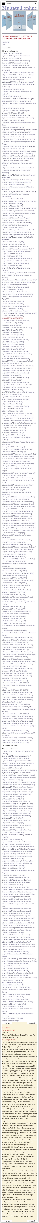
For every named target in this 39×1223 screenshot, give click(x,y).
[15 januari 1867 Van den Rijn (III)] (13, 80)
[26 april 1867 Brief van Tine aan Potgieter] (15, 311)
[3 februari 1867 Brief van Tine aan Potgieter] (16, 111)
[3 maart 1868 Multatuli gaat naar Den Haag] (16, 880)
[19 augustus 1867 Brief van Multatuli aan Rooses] (18, 463)
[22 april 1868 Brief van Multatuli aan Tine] (15, 999)
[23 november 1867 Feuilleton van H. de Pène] (16, 659)
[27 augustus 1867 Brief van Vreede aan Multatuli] (18, 530)
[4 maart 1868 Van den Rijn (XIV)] (12, 885)
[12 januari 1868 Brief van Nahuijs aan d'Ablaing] (17, 787)
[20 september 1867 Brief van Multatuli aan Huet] (17, 573)
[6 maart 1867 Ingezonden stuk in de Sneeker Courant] (19, 201)
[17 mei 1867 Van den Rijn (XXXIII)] (13, 337)
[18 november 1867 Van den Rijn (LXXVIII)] (15, 649)
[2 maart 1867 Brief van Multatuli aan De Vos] (16, 182)
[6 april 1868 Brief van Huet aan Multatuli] (15, 975)
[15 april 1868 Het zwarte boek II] (12, 980)
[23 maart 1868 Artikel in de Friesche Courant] (16, 930)
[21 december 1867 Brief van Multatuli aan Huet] (17, 716)
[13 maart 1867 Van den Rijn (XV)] (13, 215)
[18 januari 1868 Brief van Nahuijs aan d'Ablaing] (17, 804)
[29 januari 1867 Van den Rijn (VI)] (13, 108)
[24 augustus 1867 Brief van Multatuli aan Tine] (17, 514)
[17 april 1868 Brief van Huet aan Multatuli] (16, 987)
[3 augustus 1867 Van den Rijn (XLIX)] (14, 430)
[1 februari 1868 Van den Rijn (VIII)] (13, 832)
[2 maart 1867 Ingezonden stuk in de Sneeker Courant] (19, 192)
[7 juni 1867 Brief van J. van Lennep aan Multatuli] (17, 361)
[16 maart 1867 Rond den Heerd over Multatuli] (17, 223)
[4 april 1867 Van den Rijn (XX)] (12, 256)
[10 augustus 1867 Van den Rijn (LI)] (13, 435)
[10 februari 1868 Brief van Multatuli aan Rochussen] (18, 849)
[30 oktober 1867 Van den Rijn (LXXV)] (14, 623)
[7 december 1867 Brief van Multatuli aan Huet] (17, 676)
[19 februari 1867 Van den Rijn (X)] (13, 137)
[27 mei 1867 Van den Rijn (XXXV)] (13, 344)
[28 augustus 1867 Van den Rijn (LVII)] (14, 542)
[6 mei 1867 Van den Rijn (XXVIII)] (12, 323)
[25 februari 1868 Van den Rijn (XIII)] (13, 875)
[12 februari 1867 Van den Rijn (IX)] (13, 127)
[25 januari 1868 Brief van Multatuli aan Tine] (16, 820)
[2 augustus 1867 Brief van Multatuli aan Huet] (17, 421)
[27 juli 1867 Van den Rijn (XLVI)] (12, 409)
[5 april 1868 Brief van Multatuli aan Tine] (15, 968)
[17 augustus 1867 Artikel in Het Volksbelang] (16, 461)
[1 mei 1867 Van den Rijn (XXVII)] (12, 318)
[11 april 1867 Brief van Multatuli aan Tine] (15, 292)
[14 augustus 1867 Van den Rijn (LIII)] (14, 452)
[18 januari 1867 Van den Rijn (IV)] (13, 89)
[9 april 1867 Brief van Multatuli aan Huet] (15, 287)
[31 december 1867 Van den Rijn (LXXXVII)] (15, 742)
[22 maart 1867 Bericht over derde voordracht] (16, 232)
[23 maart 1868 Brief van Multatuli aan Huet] (16, 925)
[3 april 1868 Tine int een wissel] (12, 966)
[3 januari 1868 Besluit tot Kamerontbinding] (16, 758)
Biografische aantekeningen (10, 1021)
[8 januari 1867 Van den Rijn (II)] (12, 58)
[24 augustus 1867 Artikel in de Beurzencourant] (17, 518)
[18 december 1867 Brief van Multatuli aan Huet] (17, 700)
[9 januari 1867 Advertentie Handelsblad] (15, 63)
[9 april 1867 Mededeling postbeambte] (14, 285)
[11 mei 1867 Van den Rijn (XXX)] (12, 330)
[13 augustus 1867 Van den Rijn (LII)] (13, 447)
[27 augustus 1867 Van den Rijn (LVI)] (13, 533)
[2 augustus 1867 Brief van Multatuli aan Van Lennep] (19, 423)
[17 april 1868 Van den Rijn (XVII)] (12, 985)
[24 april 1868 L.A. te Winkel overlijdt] (14, 1004)
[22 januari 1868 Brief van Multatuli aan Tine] (16, 813)
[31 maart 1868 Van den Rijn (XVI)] (13, 949)
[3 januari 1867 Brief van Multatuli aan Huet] (16, 56)
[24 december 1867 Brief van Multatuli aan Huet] (17, 721)
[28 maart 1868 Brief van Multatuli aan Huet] (16, 942)
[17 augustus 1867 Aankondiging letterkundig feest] (18, 459)
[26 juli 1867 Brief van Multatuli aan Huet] (15, 406)
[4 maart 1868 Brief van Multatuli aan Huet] (16, 882)
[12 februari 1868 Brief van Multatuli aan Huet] (17, 856)
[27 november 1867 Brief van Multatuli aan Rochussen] (19, 661)
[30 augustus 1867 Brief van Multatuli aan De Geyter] (19, 547)
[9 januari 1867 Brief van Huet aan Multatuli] (16, 65)
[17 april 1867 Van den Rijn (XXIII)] (13, 301)
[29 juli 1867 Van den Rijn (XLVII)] (12, 411)
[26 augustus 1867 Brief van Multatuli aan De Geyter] (19, 523)
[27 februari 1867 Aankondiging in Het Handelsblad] (18, 156)
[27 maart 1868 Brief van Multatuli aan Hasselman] (18, 940)
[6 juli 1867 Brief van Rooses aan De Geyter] (16, 399)
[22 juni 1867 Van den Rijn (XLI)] (12, 380)
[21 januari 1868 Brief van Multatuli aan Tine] (16, 811)
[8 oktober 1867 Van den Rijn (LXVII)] (13, 592)
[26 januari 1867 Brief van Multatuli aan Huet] (16, 101)
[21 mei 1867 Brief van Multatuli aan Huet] (15, 339)
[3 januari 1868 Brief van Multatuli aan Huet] (16, 756)
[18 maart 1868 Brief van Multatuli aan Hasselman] (18, 918)
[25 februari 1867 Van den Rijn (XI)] (13, 149)
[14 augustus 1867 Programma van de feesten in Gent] (19, 454)
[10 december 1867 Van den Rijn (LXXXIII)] (15, 680)
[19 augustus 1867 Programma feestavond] (15, 466)
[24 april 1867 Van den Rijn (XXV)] (13, 308)
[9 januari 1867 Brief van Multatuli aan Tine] (16, 60)
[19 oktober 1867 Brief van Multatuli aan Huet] (17, 611)
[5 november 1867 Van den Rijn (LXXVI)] (14, 630)
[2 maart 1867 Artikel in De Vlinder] (13, 184)
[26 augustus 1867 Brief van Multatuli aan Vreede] (18, 525)
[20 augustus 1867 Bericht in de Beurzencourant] (17, 478)
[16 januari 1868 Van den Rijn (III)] (13, 796)
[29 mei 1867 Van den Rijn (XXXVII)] (13, 349)
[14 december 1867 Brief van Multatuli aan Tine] (17, 692)
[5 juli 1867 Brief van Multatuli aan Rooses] (15, 397)
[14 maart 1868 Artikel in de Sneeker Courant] (16, 911)
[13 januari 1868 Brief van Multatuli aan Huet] (16, 789)
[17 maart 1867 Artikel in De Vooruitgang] (15, 225)
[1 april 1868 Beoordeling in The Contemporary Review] (19, 961)
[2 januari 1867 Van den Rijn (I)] (12, 53)
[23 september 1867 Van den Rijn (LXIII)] (14, 576)
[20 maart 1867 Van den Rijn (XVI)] (13, 227)
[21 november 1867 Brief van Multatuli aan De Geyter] (19, 654)
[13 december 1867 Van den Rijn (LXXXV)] (15, 690)
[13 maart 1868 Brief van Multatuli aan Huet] (16, 909)
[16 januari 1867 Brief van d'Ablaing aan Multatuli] (18, 82)
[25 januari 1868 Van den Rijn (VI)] (13, 823)
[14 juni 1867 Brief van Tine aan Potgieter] (15, 373)
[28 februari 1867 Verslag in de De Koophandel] (17, 180)
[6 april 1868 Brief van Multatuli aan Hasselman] (17, 973)
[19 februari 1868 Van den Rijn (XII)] (13, 868)
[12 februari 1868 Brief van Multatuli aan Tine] (16, 854)
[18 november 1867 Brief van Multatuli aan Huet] (17, 647)
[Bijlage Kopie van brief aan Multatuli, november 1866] (19, 280)
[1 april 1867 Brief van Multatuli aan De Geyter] (17, 251)
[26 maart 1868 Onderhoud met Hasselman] (16, 935)
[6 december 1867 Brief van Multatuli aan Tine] (17, 673)
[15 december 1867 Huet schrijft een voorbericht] (17, 697)
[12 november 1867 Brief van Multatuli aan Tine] (17, 638)
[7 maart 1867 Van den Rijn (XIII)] (12, 204)
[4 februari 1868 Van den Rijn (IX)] (12, 839)
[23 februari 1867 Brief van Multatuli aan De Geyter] (18, 146)
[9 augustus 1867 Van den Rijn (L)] (13, 432)
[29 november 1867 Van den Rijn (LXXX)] (14, 666)
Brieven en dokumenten (10, 51)
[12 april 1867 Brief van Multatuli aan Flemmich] (17, 294)
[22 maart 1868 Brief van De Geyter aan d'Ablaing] (18, 923)
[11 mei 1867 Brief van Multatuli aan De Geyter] (17, 328)
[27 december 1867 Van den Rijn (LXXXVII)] (15, 731)
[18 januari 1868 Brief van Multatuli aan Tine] (16, 801)
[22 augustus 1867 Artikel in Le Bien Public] (15, 509)
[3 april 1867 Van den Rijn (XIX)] (12, 254)
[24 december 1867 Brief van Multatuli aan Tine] (17, 723)
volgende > (33, 1023)
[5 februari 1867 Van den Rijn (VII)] (13, 113)
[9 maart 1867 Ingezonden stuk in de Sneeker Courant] (19, 208)
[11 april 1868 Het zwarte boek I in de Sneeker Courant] (19, 978)
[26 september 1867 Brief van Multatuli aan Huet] (17, 580)
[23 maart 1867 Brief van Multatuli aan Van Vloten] (18, 235)
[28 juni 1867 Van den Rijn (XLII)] (12, 390)
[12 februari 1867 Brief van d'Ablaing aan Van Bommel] (19, 130)
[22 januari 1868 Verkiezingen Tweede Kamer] (16, 816)
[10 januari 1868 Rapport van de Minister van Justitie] (19, 777)
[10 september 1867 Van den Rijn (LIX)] (14, 556)
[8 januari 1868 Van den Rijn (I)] (12, 768)
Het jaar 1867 (6, 48)
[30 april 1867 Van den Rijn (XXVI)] (13, 316)
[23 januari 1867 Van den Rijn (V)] (12, 96)
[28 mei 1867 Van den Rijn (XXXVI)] (13, 347)
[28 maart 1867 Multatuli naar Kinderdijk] (15, 246)
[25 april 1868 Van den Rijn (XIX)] (12, 1006)
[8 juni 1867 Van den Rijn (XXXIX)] (13, 363)
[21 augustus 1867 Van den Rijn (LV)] (13, 490)
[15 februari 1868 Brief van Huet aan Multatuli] (17, 863)
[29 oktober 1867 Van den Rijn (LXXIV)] (14, 621)
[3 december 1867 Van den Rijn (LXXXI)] (14, 671)
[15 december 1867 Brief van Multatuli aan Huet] (17, 695)
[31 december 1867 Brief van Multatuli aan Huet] (17, 738)
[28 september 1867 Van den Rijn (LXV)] (14, 583)
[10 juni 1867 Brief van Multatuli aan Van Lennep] (17, 366)
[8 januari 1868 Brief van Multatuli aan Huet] (16, 765)
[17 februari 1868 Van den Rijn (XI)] (13, 866)
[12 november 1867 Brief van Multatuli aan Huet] (17, 640)
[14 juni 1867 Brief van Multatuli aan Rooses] (16, 370)
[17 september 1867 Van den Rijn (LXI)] (14, 568)
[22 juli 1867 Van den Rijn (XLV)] (12, 404)
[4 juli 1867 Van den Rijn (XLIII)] (12, 394)
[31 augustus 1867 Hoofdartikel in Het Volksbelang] (18, 549)
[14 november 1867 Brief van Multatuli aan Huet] (17, 645)
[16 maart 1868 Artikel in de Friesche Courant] (16, 913)
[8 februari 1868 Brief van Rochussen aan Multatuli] (18, 847)
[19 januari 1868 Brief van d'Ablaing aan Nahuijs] (17, 808)
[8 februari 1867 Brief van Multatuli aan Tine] (16, 115)
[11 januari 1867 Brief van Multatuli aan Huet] (16, 77)
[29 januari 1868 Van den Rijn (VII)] (13, 827)
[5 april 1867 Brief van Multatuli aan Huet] (15, 263)
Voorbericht (5, 42)
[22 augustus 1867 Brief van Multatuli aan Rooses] (18, 504)
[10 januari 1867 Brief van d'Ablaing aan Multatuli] (18, 72)
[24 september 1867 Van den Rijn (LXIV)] (14, 578)
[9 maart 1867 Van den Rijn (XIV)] (12, 206)
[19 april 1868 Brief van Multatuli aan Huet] (16, 994)
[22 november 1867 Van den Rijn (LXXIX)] (15, 657)
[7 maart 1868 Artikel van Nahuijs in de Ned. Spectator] (19, 889)
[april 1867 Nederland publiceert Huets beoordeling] (18, 282)
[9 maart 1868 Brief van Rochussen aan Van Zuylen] (18, 894)
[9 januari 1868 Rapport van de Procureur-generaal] (18, 775)
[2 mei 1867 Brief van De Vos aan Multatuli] (16, 320)
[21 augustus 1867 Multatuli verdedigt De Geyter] (17, 485)
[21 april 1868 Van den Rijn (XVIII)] (13, 997)
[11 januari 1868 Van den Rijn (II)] (12, 780)
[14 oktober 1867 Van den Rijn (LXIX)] (14, 599)
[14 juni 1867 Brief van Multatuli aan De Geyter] (17, 368)
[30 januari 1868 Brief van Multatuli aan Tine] (16, 830)
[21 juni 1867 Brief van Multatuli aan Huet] (15, 378)
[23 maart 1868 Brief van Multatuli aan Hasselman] (18, 928)
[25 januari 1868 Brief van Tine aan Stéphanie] (16, 825)
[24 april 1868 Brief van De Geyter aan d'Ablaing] (17, 1002)
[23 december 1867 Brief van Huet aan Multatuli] (17, 719)
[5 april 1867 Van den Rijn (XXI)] (12, 266)
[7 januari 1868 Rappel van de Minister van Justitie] (18, 763)
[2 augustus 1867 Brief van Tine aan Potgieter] (16, 425)
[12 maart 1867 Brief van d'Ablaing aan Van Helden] (18, 213)
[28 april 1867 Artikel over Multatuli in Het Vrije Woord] (19, 313)
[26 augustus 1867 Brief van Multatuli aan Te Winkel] (18, 528)
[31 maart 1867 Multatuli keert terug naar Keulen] (18, 249)
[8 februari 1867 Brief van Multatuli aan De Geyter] (18, 118)
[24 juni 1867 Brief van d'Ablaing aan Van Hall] (17, 385)
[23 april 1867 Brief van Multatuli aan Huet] (16, 306)
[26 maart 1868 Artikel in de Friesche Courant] (16, 937)
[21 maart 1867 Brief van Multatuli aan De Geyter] (18, 230)
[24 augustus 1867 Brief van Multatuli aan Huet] (17, 516)
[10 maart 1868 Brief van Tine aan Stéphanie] (16, 899)
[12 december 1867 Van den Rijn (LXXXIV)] (15, 683)
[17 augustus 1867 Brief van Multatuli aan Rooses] (18, 456)
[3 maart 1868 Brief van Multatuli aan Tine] (15, 878)
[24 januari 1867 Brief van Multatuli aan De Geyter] (18, 99)
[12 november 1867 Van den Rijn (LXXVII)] (15, 642)
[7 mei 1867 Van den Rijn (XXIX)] (12, 325)
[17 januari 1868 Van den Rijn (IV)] (13, 799)
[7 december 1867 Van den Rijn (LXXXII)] (14, 678)
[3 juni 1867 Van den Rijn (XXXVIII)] (13, 356)
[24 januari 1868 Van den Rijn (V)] (12, 818)
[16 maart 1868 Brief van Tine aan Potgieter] (16, 916)
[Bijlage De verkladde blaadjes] (12, 702)
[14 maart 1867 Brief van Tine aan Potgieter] (16, 218)
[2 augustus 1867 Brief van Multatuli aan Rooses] (17, 418)
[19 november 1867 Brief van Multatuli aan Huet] (17, 652)
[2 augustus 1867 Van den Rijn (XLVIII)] (14, 428)
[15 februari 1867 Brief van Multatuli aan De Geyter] (18, 134)
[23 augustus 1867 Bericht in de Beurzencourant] (17, 511)
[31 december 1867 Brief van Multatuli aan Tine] (17, 740)
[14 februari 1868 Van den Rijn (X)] (13, 858)
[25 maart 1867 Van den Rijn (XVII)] (13, 242)
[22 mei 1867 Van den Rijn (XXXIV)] (13, 342)
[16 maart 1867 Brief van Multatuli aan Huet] (16, 220)
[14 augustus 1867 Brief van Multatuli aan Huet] (17, 449)
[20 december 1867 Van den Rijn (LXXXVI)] (15, 714)
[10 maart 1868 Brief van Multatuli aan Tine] (16, 897)
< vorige (7, 1023)
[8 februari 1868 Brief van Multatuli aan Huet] (16, 844)
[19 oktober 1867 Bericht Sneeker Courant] (15, 614)
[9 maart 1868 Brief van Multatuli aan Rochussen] (17, 892)
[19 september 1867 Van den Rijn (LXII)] (14, 571)
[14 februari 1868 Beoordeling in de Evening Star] (17, 861)
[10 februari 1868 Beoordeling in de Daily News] (17, 851)
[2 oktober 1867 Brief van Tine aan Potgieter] (16, 585)
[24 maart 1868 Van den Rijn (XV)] (13, 932)
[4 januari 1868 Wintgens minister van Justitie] (16, 761)
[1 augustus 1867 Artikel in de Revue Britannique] (17, 416)
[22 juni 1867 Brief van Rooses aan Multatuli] (16, 382)
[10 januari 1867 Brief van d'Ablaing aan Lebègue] (17, 75)
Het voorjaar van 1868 (9, 746)
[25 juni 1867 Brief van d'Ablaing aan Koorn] (16, 387)
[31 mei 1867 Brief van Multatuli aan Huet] (15, 351)
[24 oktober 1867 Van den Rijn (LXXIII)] (14, 618)
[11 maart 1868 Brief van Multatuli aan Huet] (16, 901)
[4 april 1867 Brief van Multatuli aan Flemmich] (17, 258)
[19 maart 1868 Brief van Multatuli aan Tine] (16, 920)
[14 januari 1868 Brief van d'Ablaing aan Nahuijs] (17, 792)
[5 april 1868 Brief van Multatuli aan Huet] (15, 971)
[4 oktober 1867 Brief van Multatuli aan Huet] (16, 590)
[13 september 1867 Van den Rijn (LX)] (14, 561)
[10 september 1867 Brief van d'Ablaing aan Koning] (18, 559)
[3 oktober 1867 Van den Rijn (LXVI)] (13, 587)
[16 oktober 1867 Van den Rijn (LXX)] (13, 607)
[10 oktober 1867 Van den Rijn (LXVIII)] (14, 595)
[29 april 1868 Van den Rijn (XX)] (12, 1018)
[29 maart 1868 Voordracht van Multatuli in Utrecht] (18, 944)
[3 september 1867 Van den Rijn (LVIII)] (14, 554)
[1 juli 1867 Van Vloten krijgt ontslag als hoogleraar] (18, 392)
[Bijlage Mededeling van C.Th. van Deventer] (16, 704)
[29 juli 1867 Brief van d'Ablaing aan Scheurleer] (17, 413)
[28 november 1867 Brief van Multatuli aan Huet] (17, 664)
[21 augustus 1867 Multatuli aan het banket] (16, 487)
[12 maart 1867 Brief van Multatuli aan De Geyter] (18, 211)
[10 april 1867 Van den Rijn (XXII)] (12, 289)
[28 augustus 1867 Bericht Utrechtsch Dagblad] (17, 545)
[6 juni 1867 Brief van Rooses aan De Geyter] (16, 359)
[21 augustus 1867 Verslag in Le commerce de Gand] (18, 497)
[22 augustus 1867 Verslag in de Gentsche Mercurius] (18, 506)
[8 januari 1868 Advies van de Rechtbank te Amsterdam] (19, 770)
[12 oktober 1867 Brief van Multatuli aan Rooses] (17, 597)
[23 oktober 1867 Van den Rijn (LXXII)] (14, 616)
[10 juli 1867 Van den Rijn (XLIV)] (12, 401)
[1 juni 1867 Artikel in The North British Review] (17, 354)
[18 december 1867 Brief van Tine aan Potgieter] (17, 707)
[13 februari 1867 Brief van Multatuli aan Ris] (16, 132)
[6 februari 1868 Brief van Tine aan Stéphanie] (16, 842)
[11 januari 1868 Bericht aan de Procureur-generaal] (18, 785)
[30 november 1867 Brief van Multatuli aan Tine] (17, 669)
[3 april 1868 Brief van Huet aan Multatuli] (15, 963)
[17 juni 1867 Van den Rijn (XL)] (12, 375)
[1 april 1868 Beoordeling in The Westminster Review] (19, 959)
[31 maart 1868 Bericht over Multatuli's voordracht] (18, 947)
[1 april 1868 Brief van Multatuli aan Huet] (15, 951)
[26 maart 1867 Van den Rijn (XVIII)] (13, 244)
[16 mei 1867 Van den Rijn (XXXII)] (13, 335)
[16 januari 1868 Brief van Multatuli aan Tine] (16, 794)
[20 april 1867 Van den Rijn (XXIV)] (13, 304)
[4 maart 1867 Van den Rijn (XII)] (12, 199)
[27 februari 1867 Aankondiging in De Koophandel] (18, 158)
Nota (3, 45)
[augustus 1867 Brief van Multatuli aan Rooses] (17, 552)
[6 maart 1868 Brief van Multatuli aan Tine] (15, 887)
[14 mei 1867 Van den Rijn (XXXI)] (12, 332)
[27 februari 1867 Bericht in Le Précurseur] (15, 161)
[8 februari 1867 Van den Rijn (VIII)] (13, 120)
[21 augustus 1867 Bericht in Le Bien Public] (16, 499)
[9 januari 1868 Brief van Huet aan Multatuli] (16, 773)
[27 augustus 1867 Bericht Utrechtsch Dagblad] (17, 540)
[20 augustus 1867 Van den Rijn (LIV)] (14, 475)
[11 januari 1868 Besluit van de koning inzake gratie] (19, 782)
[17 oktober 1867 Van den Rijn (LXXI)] (13, 609)
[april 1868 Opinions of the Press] (12, 982)
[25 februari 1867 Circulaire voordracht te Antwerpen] (19, 151)
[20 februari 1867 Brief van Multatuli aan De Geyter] (18, 139)
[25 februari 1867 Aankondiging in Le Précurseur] (17, 153)
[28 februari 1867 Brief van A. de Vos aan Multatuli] (18, 168)
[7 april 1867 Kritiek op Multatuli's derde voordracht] (18, 273)
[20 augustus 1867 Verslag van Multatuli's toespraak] (18, 473)
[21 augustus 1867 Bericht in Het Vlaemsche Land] (18, 502)
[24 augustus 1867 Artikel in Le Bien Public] (15, 521)
